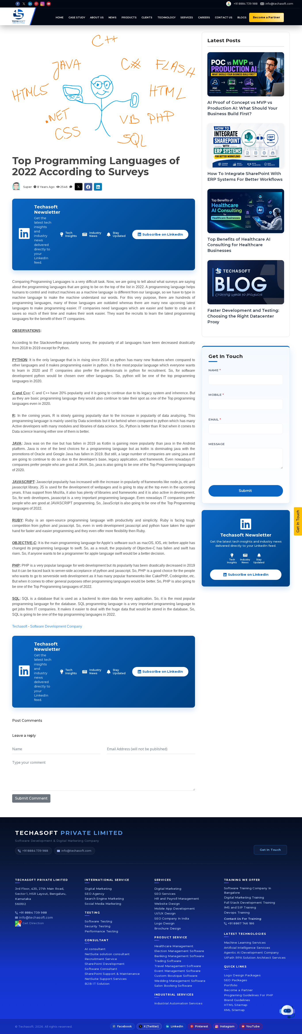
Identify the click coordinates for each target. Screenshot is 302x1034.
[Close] (269, 452)
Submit (203, 568)
